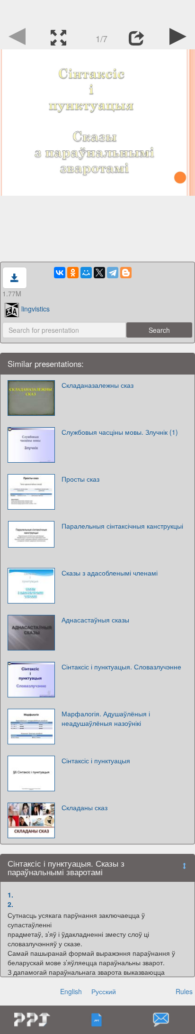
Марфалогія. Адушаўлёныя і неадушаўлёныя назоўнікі (106, 718)
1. (10, 894)
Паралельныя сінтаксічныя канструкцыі (122, 526)
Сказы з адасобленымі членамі (110, 572)
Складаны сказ (84, 807)
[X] (99, 272)
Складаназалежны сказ (97, 385)
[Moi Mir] (86, 272)
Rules (184, 991)
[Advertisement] (97, 12)
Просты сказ (80, 479)
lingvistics (35, 308)
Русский (103, 991)
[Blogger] (126, 272)
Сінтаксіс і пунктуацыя (96, 760)
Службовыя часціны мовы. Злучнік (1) (120, 432)
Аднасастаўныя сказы (95, 619)
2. (10, 904)
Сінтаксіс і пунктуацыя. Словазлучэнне (121, 666)
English (71, 991)
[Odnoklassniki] (73, 272)
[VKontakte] (59, 272)
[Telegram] (112, 272)
